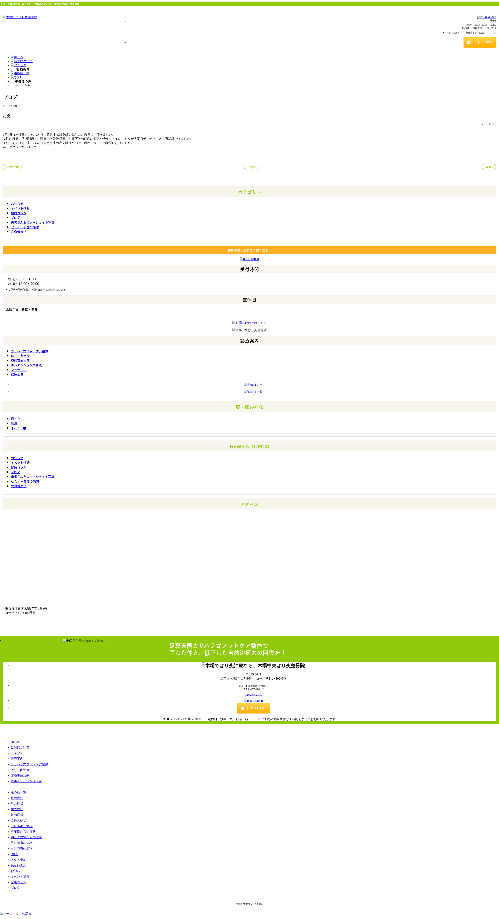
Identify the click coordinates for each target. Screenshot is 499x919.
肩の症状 (17, 803)
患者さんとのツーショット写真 (32, 222)
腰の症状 (17, 809)
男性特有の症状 (22, 843)
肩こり (15, 418)
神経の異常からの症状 (26, 837)
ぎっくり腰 (18, 427)
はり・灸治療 (20, 355)
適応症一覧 (18, 792)
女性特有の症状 (22, 848)
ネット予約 (18, 859)
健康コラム (18, 212)
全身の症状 (18, 820)
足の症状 (17, 798)
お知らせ (17, 203)
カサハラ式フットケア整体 (29, 350)
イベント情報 (20, 208)
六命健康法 (19, 231)
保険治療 (17, 374)
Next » (489, 166)
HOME (15, 742)
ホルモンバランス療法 (26, 364)
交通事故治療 (20, 360)
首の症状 (17, 814)
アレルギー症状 (22, 826)
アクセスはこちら (253, 694)
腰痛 (14, 423)
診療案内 (17, 758)
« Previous (12, 166)
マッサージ (19, 369)
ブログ (15, 217)
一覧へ (252, 167)
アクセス (17, 753)
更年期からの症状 (23, 831)
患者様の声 (18, 865)
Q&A (14, 854)
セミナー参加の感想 (25, 226)
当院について (20, 747)
